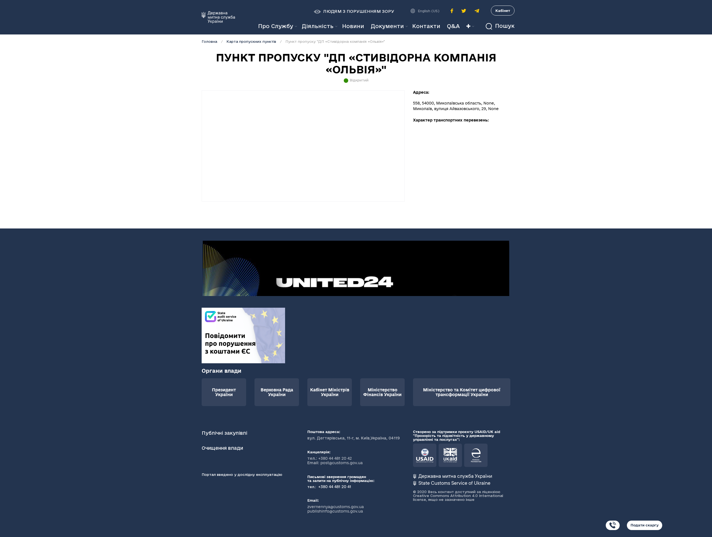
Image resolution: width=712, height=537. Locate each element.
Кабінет (502, 11)
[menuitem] (353, 26)
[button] (354, 11)
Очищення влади (223, 448)
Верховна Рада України (277, 392)
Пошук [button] (504, 26)
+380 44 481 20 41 (334, 486)
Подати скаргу (645, 525)
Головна (209, 41)
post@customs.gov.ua (341, 463)
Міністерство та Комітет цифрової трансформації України (461, 392)
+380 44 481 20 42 (335, 458)
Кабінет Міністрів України (329, 392)
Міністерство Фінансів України (382, 392)
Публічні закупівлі (224, 433)
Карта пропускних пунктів (251, 41)
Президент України (224, 392)
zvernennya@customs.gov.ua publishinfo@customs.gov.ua (335, 508)
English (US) (428, 11)
